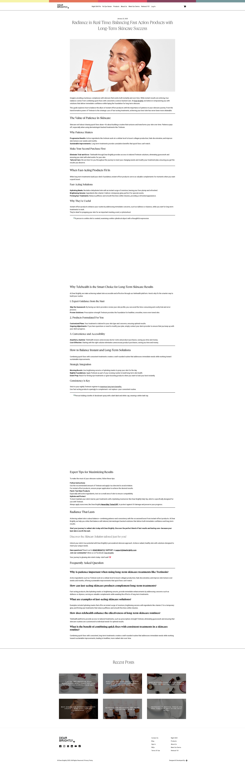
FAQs (153, 747)
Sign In (153, 744)
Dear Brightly (138, 101)
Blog (152, 741)
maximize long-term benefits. (111, 387)
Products (116, 6)
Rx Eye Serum (107, 6)
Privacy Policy (88, 760)
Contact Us (154, 738)
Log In (153, 6)
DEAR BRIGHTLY (99, 550)
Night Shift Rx (96, 6)
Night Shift (174, 738)
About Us (174, 744)
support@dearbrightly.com (125, 550)
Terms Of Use (155, 750)
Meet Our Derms (134, 6)
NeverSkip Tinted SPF (109, 504)
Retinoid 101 (145, 6)
